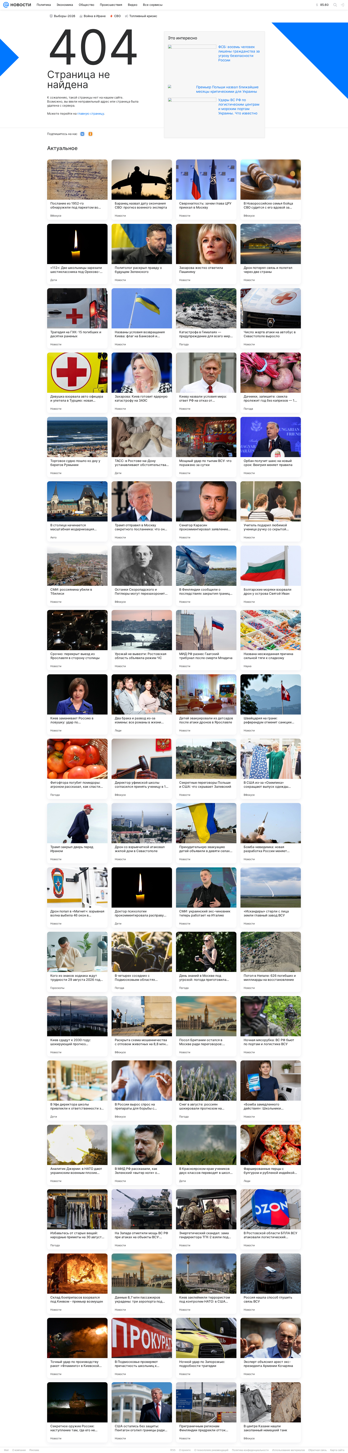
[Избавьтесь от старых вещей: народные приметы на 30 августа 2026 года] (77, 1219)
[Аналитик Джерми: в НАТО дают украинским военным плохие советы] (77, 1155)
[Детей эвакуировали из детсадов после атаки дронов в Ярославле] (206, 704)
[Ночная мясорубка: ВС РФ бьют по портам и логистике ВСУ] (270, 1026)
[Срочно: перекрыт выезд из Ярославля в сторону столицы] (77, 640)
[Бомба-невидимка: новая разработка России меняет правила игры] (270, 833)
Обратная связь (317, 1450)
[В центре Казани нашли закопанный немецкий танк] (270, 1412)
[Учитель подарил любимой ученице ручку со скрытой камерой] (270, 511)
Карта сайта (337, 1450)
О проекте (185, 1450)
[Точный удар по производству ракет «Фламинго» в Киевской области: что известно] (77, 1348)
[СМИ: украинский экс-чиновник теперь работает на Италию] (206, 897)
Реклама (34, 1450)
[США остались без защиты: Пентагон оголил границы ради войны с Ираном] (142, 1412)
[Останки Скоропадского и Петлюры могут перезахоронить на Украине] (142, 576)
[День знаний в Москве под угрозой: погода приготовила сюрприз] (206, 962)
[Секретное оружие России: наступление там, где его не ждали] (77, 1412)
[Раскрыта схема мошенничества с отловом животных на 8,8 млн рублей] (142, 1026)
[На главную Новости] (20, 5)
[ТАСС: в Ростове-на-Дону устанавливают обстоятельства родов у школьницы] (142, 447)
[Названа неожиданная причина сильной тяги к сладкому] (270, 640)
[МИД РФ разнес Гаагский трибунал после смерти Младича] (206, 640)
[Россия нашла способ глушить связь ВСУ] (270, 1284)
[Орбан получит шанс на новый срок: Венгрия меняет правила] (270, 447)
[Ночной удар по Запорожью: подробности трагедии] (206, 1348)
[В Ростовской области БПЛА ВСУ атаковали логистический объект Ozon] (270, 1219)
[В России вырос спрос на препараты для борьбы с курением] (142, 1090)
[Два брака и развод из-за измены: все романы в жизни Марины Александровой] (142, 704)
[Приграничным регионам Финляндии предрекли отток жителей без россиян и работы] (206, 1412)
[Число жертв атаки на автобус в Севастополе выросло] (270, 318)
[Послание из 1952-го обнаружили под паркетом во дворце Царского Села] (77, 189)
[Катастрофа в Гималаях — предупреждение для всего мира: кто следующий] (206, 318)
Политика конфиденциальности (250, 1450)
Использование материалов (288, 1450)
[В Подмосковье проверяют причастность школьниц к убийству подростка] (142, 1348)
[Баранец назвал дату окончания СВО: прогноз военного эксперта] (142, 189)
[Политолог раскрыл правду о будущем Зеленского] (142, 254)
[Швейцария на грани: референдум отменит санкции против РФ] (270, 704)
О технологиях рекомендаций (211, 1450)
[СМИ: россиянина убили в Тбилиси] (77, 576)
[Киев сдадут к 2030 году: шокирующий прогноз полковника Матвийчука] (77, 1026)
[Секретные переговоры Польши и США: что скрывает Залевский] (206, 769)
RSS (172, 1450)
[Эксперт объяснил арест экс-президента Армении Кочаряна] (270, 1348)
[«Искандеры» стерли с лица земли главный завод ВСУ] (270, 897)
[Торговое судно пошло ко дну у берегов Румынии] (77, 447)
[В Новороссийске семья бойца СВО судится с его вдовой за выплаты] (270, 189)
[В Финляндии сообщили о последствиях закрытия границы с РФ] (206, 576)
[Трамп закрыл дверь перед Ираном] (77, 833)
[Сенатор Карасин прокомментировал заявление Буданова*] (206, 511)
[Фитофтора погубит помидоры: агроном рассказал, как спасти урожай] (77, 769)
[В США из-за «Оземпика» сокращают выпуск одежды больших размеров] (270, 769)
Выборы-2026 (64, 16)
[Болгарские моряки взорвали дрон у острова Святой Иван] (270, 576)
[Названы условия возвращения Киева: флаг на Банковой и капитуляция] (142, 318)
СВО (117, 16)
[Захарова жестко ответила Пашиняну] (206, 254)
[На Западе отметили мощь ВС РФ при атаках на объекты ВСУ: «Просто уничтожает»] (142, 1219)
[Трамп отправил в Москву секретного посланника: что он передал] (142, 511)
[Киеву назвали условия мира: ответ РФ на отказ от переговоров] (206, 383)
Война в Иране (95, 16)
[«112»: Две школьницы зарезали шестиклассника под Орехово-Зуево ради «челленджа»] (77, 254)
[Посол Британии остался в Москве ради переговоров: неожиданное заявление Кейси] (206, 1026)
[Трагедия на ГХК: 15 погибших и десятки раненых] (77, 318)
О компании (19, 1450)
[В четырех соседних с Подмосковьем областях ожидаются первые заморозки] (142, 962)
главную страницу (90, 113)
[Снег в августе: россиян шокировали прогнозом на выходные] (206, 1090)
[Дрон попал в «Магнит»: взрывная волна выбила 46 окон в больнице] (77, 897)
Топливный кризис (143, 16)
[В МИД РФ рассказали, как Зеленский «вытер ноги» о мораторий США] (142, 1155)
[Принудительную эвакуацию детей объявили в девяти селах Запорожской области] (206, 833)
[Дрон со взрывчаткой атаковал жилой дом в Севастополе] (142, 833)
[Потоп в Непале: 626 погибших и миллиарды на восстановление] (270, 962)
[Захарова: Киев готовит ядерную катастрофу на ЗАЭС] (142, 383)
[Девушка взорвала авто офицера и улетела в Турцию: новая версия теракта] (77, 383)
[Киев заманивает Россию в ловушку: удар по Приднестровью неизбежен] (77, 704)
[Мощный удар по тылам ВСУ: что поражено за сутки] (206, 447)
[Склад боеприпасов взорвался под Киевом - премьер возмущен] (77, 1284)
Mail (6, 1450)
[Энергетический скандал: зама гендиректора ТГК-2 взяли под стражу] (206, 1219)
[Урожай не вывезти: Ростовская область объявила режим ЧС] (142, 640)
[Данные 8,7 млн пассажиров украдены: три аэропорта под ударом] (142, 1284)
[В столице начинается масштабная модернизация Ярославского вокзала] (77, 511)
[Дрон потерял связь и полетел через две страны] (270, 254)
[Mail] (6, 5)
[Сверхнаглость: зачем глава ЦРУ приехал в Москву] (206, 189)
